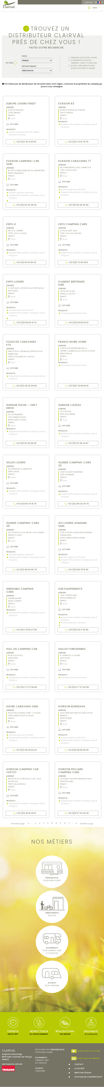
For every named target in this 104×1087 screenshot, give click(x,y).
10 (65, 823)
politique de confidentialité (88, 1077)
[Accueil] (9, 4)
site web (14, 124)
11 (70, 823)
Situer (13, 118)
